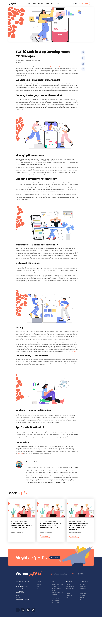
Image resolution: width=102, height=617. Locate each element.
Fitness (68, 584)
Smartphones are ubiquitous (57, 66)
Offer (34, 3)
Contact (58, 3)
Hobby (67, 597)
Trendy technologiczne (53, 521)
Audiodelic (83, 593)
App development (21, 48)
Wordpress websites (58, 592)
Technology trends (23, 521)
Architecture (70, 588)
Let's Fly (82, 584)
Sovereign (83, 586)
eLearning (83, 595)
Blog (52, 3)
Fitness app (83, 588)
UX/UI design (55, 600)
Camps (81, 591)
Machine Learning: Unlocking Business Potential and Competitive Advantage (50, 525)
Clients (47, 3)
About (29, 3)
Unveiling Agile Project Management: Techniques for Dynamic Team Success (21, 525)
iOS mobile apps (56, 586)
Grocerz (82, 597)
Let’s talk (74, 351)
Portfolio (40, 3)
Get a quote (85, 3)
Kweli (81, 599)
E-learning (69, 595)
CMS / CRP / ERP (56, 598)
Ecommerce (69, 591)
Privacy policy (43, 609)
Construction (70, 586)
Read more (16, 537)
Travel (68, 593)
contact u (20, 453)
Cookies (51, 609)
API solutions (55, 602)
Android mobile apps (57, 584)
